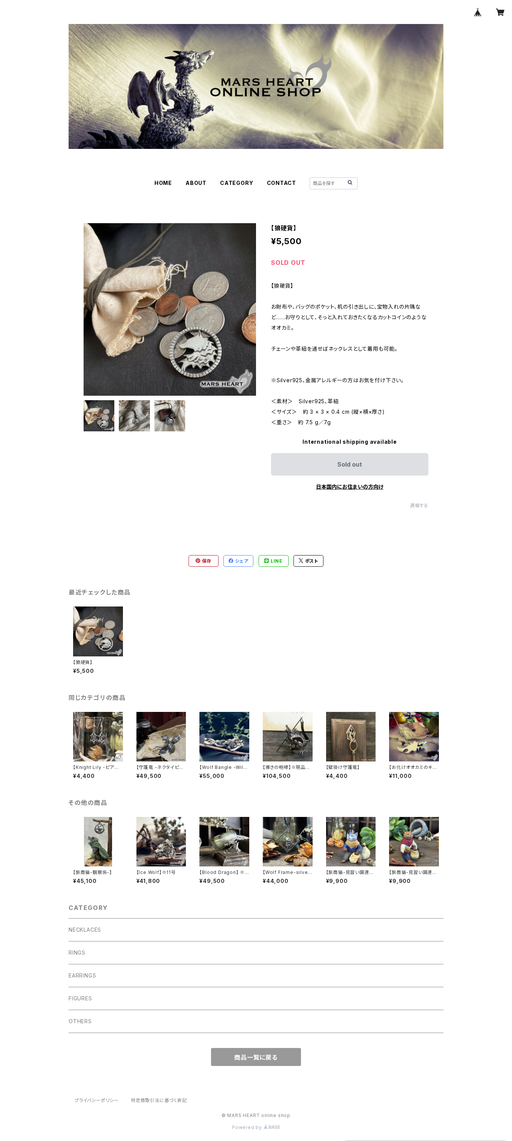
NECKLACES (85, 929)
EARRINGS (82, 975)
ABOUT (196, 183)
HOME (163, 183)
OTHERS (80, 1021)
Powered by (247, 1127)
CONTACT (281, 183)
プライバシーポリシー (97, 1100)
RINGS (77, 952)
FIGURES (80, 998)
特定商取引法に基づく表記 (159, 1100)
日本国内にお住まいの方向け (349, 486)
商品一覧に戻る (256, 1057)
